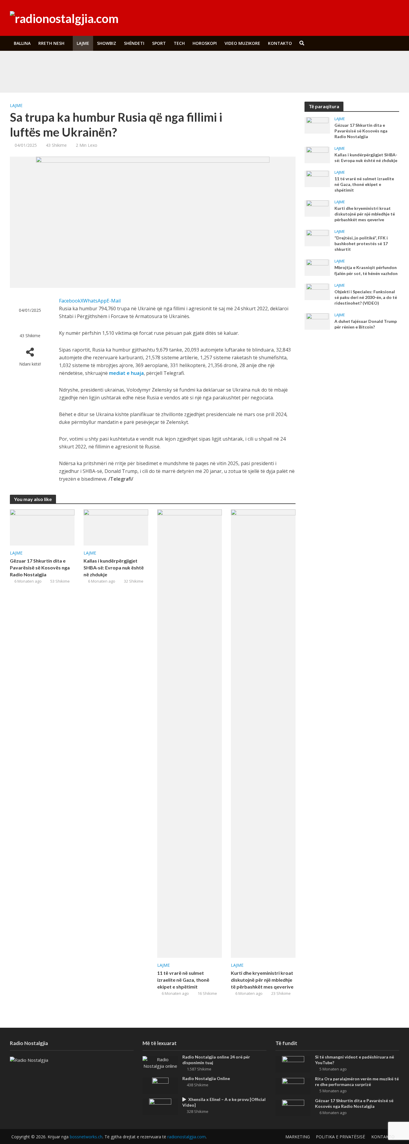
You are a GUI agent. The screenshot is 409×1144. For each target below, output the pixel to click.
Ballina (22, 43)
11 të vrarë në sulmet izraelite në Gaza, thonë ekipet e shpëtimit (183, 979)
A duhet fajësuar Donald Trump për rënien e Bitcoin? (365, 324)
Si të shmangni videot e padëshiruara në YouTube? (138, 63)
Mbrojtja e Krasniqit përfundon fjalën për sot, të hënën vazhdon (366, 270)
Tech (179, 43)
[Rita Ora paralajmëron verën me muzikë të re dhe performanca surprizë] (51, 77)
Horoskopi (205, 43)
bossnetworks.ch (86, 1137)
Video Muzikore (242, 43)
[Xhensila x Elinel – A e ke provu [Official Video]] (160, 1106)
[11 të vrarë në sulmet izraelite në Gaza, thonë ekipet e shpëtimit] (189, 733)
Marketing (297, 1137)
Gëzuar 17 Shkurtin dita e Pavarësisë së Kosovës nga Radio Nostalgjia (40, 567)
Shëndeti (134, 43)
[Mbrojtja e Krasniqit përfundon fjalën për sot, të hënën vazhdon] (317, 267)
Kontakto (280, 43)
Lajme (83, 43)
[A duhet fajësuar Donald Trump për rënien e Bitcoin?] (317, 321)
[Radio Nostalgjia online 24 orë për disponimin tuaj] (160, 1062)
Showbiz (106, 43)
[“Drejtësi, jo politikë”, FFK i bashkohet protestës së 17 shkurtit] (317, 238)
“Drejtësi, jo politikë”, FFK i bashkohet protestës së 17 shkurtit (361, 243)
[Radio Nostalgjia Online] (160, 1085)
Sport (159, 43)
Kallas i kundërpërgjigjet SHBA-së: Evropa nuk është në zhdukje (114, 567)
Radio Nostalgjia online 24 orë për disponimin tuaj (216, 1059)
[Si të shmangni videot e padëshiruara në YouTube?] (51, 64)
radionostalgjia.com (186, 1137)
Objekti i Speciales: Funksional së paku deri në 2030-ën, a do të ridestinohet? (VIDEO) (365, 297)
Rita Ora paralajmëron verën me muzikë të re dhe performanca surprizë (157, 77)
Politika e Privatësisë (340, 1137)
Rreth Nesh (51, 43)
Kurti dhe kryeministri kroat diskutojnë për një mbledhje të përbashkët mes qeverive (262, 979)
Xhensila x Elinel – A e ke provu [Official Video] (224, 1102)
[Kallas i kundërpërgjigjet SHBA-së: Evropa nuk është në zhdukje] (116, 527)
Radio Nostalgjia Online (206, 1078)
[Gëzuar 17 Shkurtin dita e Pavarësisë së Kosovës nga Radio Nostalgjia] (42, 527)
